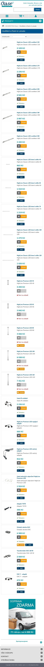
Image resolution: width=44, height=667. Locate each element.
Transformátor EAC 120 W (25, 551)
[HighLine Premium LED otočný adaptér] (8, 454)
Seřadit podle (6, 36)
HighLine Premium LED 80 (25, 328)
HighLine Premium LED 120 (25, 375)
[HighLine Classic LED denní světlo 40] (8, 164)
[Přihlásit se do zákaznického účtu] (36, 16)
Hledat (38, 9)
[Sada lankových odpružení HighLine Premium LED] (8, 481)
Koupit (24, 52)
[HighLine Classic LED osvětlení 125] (8, 47)
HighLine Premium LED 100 (25, 351)
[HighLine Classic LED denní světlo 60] (8, 188)
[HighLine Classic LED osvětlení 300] (8, 117)
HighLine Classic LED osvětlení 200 (28, 89)
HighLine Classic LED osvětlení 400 (28, 136)
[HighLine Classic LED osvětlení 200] (8, 94)
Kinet (37, 665)
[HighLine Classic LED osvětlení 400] (8, 141)
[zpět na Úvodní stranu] (3, 26)
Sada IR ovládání (22, 398)
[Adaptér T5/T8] (8, 508)
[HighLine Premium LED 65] (8, 309)
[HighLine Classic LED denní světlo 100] (8, 235)
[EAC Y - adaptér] (8, 579)
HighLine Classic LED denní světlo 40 (29, 159)
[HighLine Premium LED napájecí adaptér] (8, 426)
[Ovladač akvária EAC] (8, 532)
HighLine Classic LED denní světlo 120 (29, 255)
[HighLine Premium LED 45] (8, 286)
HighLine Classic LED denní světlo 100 (29, 230)
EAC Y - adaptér (22, 574)
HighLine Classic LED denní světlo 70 (29, 206)
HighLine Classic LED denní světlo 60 (29, 183)
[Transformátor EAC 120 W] (8, 555)
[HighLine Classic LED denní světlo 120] (8, 260)
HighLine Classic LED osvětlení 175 (28, 65)
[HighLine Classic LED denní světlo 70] (8, 211)
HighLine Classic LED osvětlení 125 (28, 42)
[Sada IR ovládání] (8, 403)
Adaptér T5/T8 (21, 504)
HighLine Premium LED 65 (25, 304)
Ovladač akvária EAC (23, 527)
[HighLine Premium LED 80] (8, 333)
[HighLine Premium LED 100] (8, 356)
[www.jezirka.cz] (7, 4)
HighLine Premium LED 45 (25, 281)
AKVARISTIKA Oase (12, 26)
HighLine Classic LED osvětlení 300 (28, 112)
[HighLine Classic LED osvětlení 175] (8, 70)
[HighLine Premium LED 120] (8, 380)
